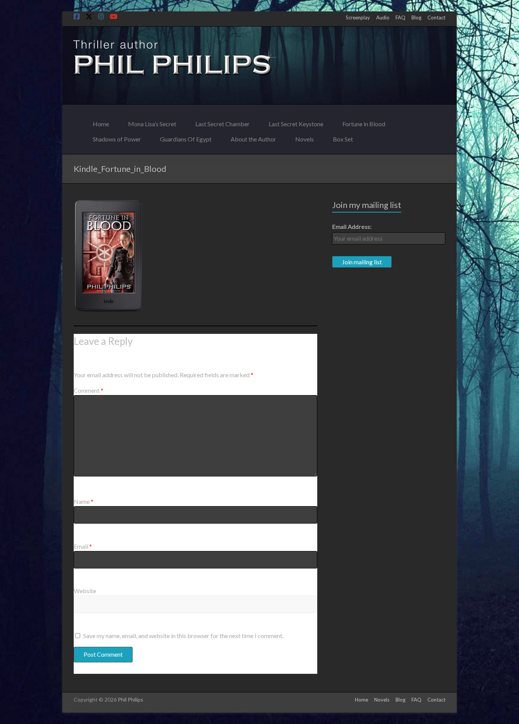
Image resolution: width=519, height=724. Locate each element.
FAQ (400, 17)
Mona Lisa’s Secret (152, 122)
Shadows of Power (117, 137)
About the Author (253, 137)
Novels (304, 137)
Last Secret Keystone (296, 122)
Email (83, 546)
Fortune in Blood (363, 122)
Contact (436, 17)
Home (101, 122)
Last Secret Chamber (222, 122)
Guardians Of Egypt (186, 137)
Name (83, 501)
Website (85, 590)
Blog (416, 17)
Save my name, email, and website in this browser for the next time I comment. (183, 635)
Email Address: (352, 226)
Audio (382, 17)
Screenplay (358, 17)
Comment (88, 390)
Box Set (343, 137)
